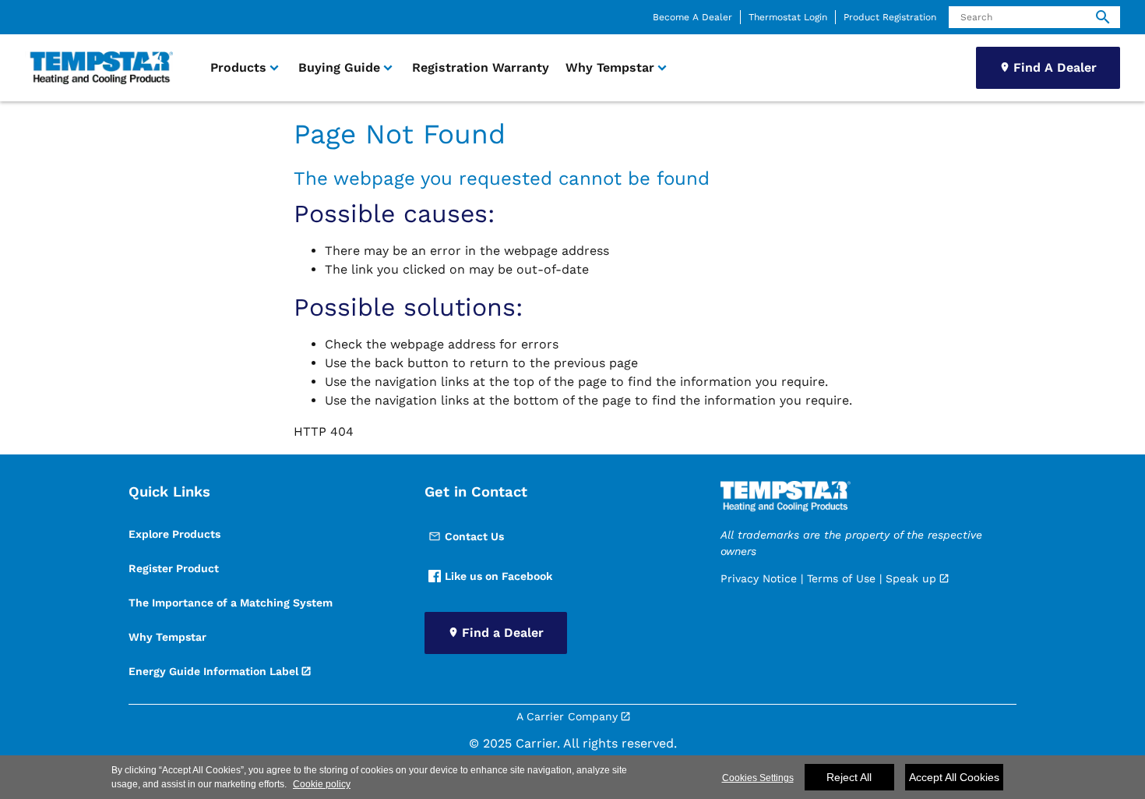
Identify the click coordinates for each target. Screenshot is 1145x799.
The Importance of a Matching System (231, 602)
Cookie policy (322, 784)
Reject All (849, 777)
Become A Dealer (692, 17)
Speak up (911, 578)
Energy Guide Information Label (213, 671)
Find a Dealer (503, 632)
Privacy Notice (758, 578)
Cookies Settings (758, 777)
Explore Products (174, 534)
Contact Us (474, 536)
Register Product (174, 568)
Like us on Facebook (498, 576)
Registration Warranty (480, 67)
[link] (99, 68)
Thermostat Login (788, 17)
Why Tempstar (167, 637)
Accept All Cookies (954, 777)
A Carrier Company (567, 716)
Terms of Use (841, 578)
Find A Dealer (1055, 67)
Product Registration (890, 17)
